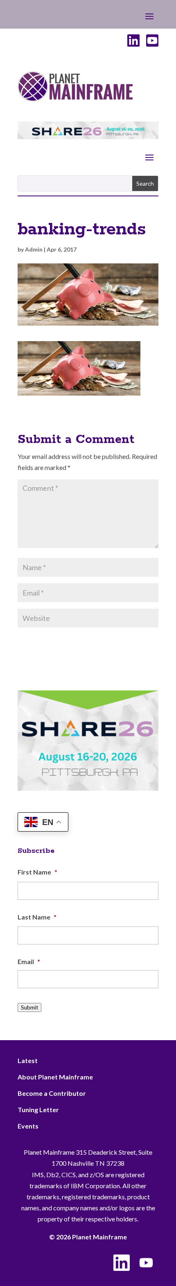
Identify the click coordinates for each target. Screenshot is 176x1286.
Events (28, 1126)
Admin (34, 249)
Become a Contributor (52, 1093)
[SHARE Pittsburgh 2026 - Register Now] (88, 788)
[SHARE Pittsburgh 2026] (88, 136)
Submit (29, 1007)
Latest (28, 1060)
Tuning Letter (38, 1109)
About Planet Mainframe (55, 1077)
